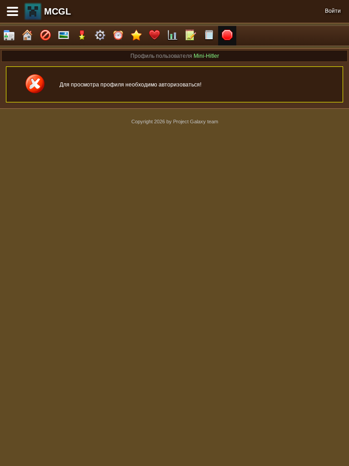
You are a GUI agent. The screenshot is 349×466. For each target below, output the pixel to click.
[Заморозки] (118, 36)
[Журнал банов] (45, 36)
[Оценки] (136, 36)
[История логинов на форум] (209, 36)
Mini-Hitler (206, 56)
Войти (333, 11)
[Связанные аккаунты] (154, 36)
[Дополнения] (100, 36)
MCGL (57, 11)
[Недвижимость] (27, 36)
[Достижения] (82, 36)
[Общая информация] (9, 36)
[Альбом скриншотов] (64, 36)
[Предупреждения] (227, 36)
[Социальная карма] (173, 36)
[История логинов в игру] (191, 36)
